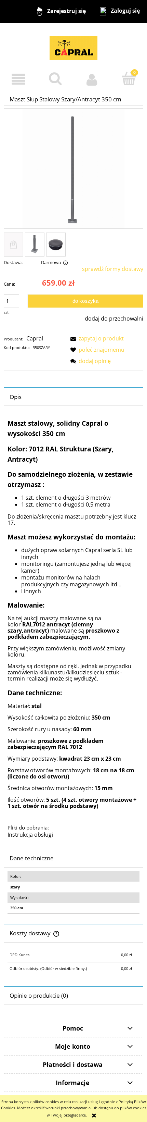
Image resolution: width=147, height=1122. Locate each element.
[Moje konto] (92, 79)
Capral (34, 338)
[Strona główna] (73, 45)
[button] (18, 79)
